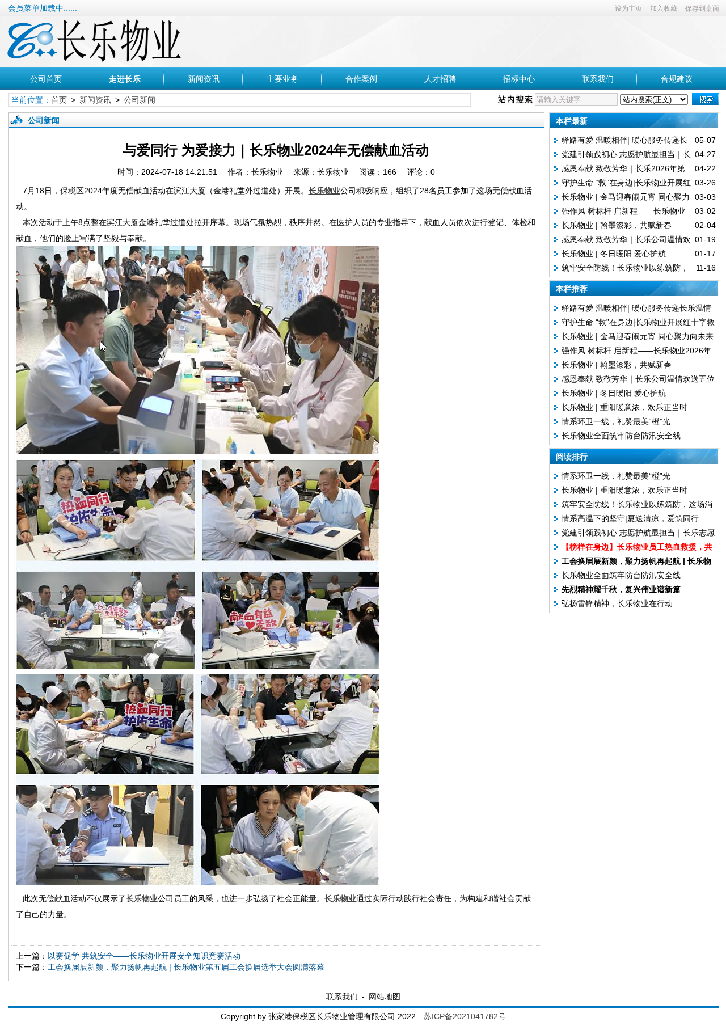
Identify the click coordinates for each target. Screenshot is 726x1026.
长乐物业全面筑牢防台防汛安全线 (621, 435)
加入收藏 (663, 8)
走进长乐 (125, 78)
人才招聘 (440, 78)
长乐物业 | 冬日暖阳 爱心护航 (614, 253)
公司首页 (46, 78)
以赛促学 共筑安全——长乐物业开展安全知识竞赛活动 (144, 955)
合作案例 (361, 78)
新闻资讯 (204, 78)
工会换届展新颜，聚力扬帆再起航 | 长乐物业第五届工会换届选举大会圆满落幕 (186, 967)
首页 (59, 99)
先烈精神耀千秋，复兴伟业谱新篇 (621, 589)
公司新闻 (139, 99)
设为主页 (628, 8)
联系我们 (598, 78)
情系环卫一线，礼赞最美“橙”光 (616, 421)
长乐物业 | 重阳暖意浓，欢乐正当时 (624, 407)
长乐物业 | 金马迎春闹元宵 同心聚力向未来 (638, 336)
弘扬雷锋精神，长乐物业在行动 (617, 603)
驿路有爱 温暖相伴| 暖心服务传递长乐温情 (636, 308)
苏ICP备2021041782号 (465, 1016)
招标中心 (519, 78)
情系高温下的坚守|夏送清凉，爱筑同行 (630, 518)
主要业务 (282, 78)
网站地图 (384, 996)
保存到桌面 (702, 8)
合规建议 (677, 78)
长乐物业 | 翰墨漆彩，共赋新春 (617, 225)
